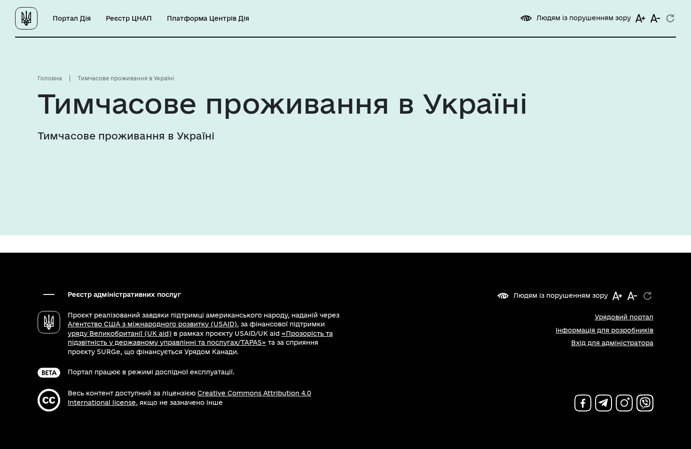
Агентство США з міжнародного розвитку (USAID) (152, 324)
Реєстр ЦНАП (129, 18)
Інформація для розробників (604, 330)
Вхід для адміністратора (612, 343)
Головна (50, 78)
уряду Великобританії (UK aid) (120, 333)
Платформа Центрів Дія (208, 18)
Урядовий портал (624, 317)
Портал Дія (72, 18)
